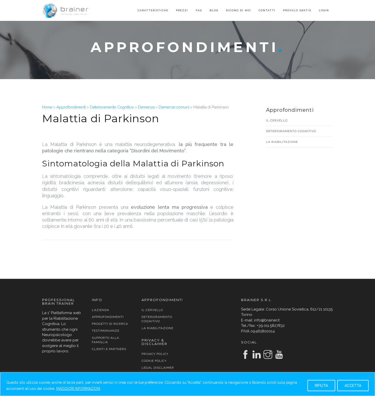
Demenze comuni (174, 107)
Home (47, 107)
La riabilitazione (282, 142)
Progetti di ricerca (110, 324)
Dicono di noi (238, 10)
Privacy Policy (155, 354)
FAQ (199, 10)
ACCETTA (353, 385)
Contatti (267, 10)
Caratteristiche (153, 10)
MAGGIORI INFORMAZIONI (78, 389)
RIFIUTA (321, 385)
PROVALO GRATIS (297, 10)
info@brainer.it (267, 320)
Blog (214, 10)
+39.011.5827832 (271, 325)
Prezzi (182, 10)
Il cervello (277, 120)
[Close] (370, 377)
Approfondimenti (71, 107)
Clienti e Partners (109, 349)
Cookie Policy (154, 361)
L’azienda (100, 310)
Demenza (146, 107)
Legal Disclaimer (158, 367)
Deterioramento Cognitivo (112, 107)
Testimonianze (105, 330)
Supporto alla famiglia (105, 340)
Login (324, 10)
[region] (187, 384)
